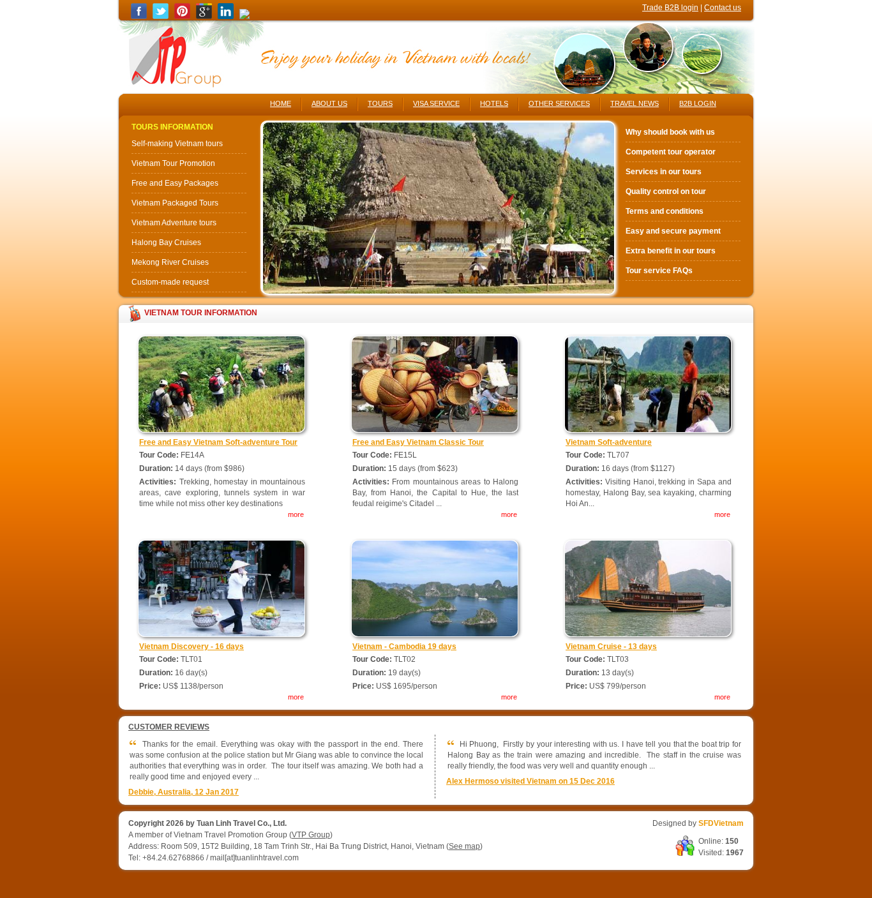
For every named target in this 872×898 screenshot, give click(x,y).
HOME (280, 103)
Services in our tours (664, 171)
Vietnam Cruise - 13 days (611, 646)
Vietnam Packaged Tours (175, 202)
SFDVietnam (721, 823)
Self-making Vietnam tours (177, 143)
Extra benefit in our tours (671, 250)
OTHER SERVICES (559, 103)
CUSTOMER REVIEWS (168, 726)
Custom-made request (170, 282)
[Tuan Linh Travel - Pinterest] (182, 16)
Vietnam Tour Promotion (173, 163)
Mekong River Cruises (170, 262)
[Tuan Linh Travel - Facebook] (139, 16)
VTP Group (311, 834)
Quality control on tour (666, 191)
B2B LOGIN (697, 103)
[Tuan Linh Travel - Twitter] (161, 16)
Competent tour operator (671, 151)
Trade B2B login (670, 7)
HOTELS (494, 103)
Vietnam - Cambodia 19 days (404, 646)
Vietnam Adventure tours (174, 222)
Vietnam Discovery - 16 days (191, 646)
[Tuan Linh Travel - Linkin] (226, 16)
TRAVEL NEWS (634, 103)
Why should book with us (670, 132)
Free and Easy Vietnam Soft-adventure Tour (218, 442)
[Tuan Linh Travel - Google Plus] (204, 16)
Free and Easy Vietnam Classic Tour (418, 442)
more (296, 514)
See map (464, 846)
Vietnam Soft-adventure (609, 442)
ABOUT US (329, 103)
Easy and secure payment (673, 231)
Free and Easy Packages (175, 183)
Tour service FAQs (659, 270)
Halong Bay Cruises (166, 242)
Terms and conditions (664, 211)
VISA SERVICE (436, 103)
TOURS (380, 103)
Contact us (722, 7)
